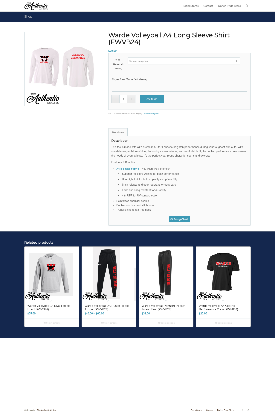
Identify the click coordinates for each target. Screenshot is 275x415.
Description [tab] (118, 132)
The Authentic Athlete (46, 409)
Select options (53, 322)
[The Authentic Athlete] (36, 5)
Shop (28, 16)
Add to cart (151, 98)
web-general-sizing (118, 64)
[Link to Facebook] (242, 410)
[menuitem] (191, 5)
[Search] (247, 5)
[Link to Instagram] (248, 410)
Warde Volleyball (151, 113)
